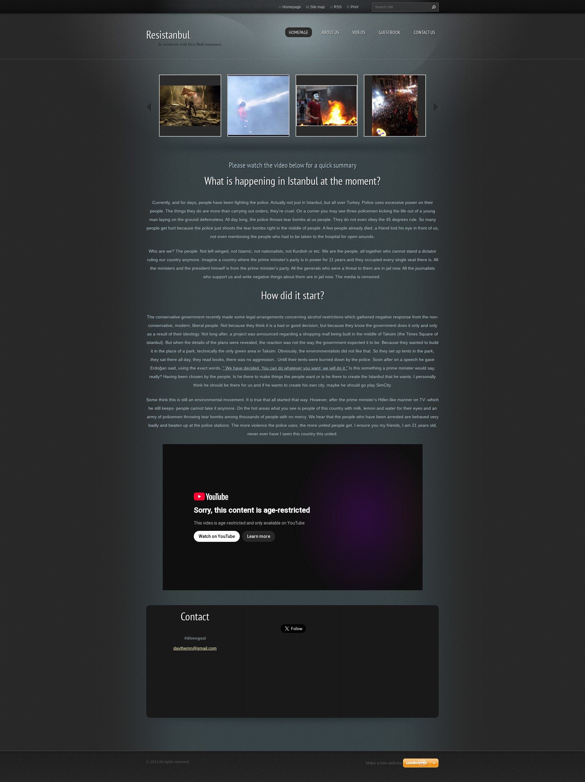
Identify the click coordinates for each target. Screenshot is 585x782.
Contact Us (424, 32)
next (436, 107)
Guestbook (389, 32)
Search (433, 7)
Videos (359, 32)
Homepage (298, 32)
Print (354, 7)
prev (149, 107)
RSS (338, 7)
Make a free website (384, 763)
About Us (330, 32)
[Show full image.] (190, 106)
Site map (317, 7)
